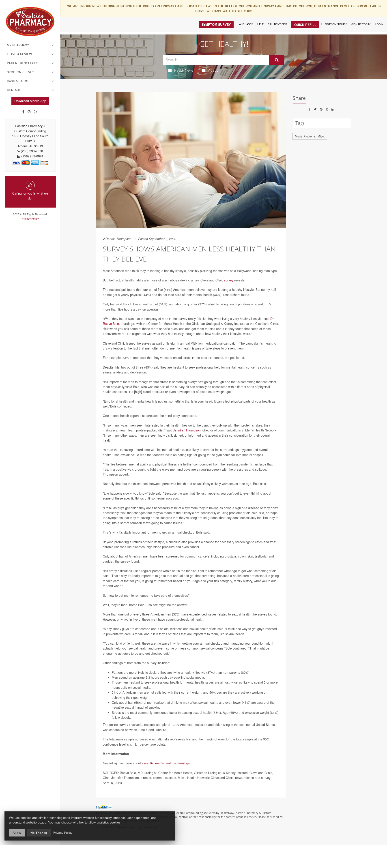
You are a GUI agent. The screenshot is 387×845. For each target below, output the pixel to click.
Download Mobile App (30, 100)
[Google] (29, 111)
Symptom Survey (20, 72)
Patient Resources (22, 63)
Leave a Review (19, 54)
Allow (17, 832)
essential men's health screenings (166, 763)
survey (228, 280)
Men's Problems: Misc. (310, 136)
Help (260, 24)
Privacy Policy (30, 218)
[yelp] (35, 111)
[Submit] (276, 60)
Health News (184, 70)
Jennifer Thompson (187, 430)
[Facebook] (23, 111)
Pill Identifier (277, 24)
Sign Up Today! (361, 24)
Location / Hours (335, 24)
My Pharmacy (18, 45)
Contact (14, 90)
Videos (213, 70)
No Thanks (38, 832)
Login (379, 24)
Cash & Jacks (17, 81)
